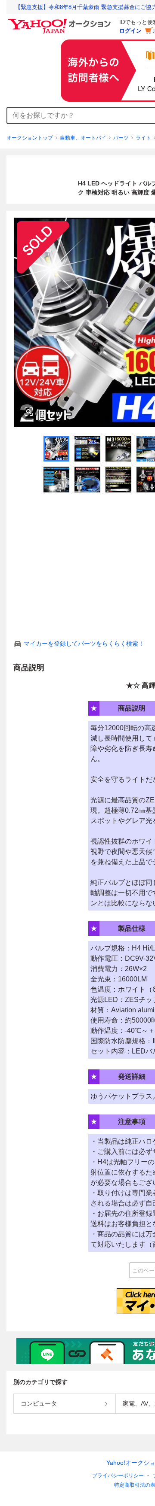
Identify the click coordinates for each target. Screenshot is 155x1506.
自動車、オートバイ (83, 138)
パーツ (121, 138)
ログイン (130, 30)
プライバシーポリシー (118, 1476)
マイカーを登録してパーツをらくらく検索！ (84, 643)
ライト (143, 138)
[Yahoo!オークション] (60, 21)
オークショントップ (29, 138)
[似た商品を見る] (28, 411)
